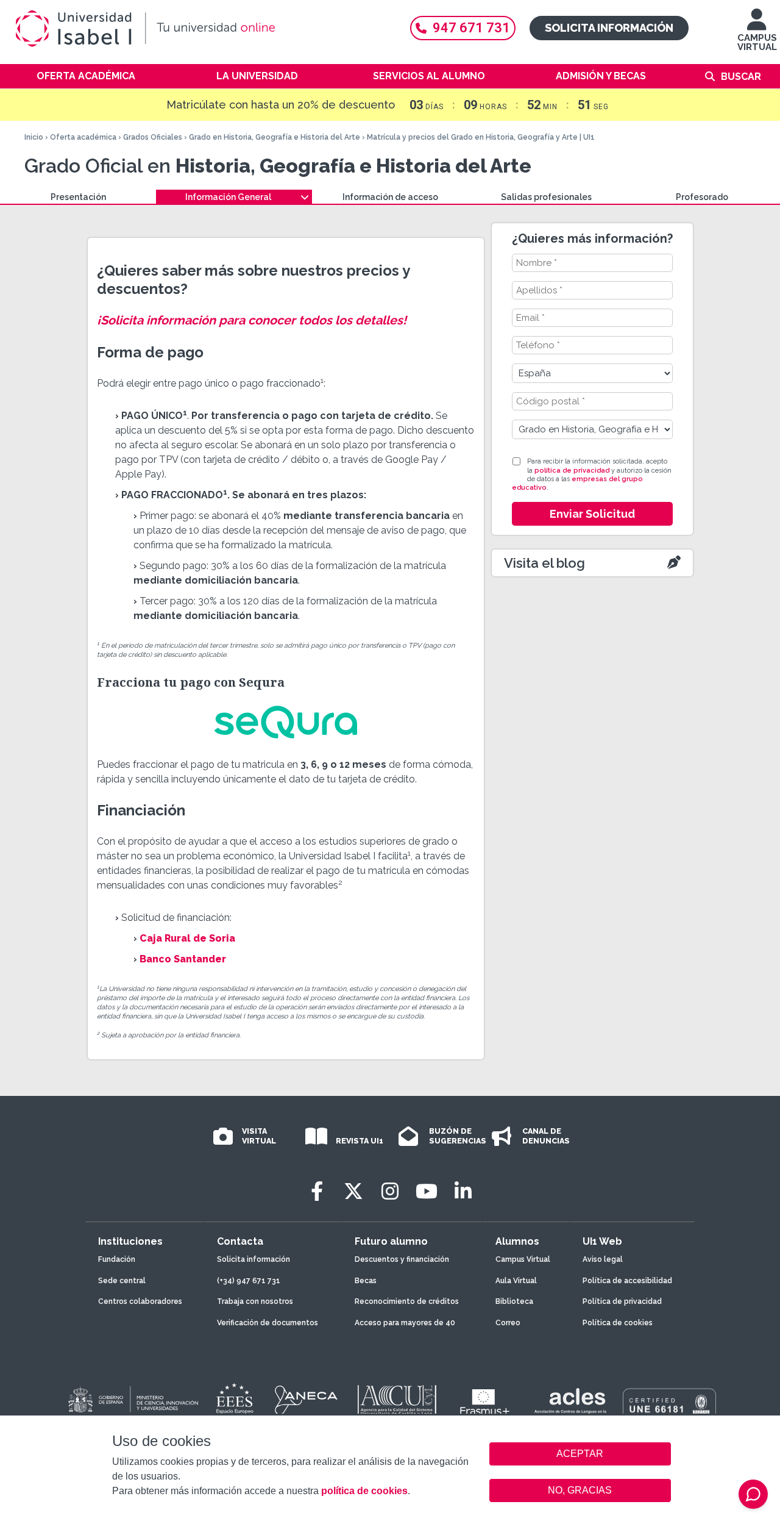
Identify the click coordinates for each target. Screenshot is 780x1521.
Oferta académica (86, 76)
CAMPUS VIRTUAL (757, 42)
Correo (507, 1323)
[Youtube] (427, 1191)
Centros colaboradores (140, 1301)
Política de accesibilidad (627, 1280)
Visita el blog (544, 563)
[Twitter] (353, 1191)
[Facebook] (317, 1191)
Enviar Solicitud (592, 513)
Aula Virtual (516, 1280)
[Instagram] (390, 1191)
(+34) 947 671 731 (248, 1280)
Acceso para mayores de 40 (405, 1323)
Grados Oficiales (152, 137)
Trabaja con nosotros (255, 1301)
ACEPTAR (580, 1454)
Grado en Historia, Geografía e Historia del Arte (274, 137)
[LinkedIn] (463, 1191)
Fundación (116, 1259)
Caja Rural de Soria (187, 938)
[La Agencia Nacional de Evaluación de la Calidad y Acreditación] (306, 1400)
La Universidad (257, 76)
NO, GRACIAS (580, 1490)
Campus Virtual (522, 1259)
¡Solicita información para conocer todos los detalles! (251, 320)
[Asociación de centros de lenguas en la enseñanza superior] (570, 1403)
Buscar (741, 76)
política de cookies (364, 1491)
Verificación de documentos (267, 1323)
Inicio (33, 137)
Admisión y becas (601, 76)
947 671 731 (471, 27)
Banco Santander (183, 959)
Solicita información (609, 27)
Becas (366, 1280)
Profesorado (702, 197)
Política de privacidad (622, 1301)
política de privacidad (571, 470)
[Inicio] (201, 28)
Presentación (78, 197)
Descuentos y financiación (402, 1259)
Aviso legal (603, 1259)
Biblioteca (514, 1301)
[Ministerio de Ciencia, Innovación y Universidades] (132, 1400)
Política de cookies (618, 1323)
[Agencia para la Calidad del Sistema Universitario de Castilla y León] (396, 1400)
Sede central (122, 1280)
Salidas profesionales (546, 197)
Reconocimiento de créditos (407, 1301)
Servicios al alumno (429, 76)
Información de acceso (390, 197)
